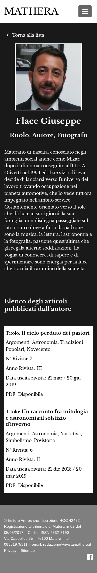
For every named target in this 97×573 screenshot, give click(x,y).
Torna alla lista (24, 35)
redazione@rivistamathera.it (67, 544)
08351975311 (15, 544)
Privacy (10, 550)
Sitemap (28, 550)
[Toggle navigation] (85, 11)
